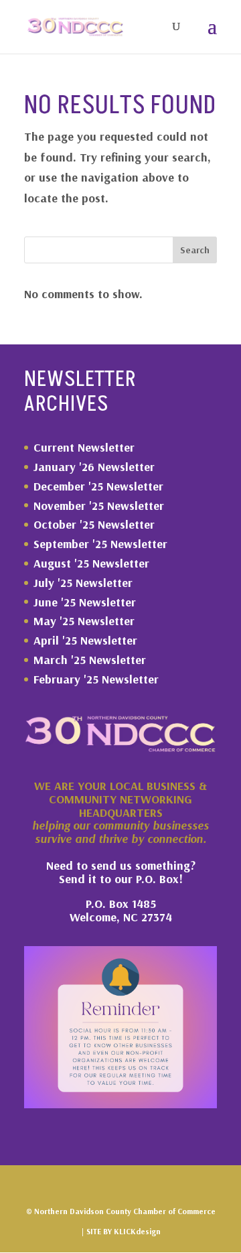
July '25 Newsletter (83, 582)
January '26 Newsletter (94, 466)
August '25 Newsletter (91, 563)
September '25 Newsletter (100, 543)
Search (195, 250)
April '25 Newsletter (85, 640)
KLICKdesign (137, 1231)
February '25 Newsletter (96, 679)
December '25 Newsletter (98, 486)
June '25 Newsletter (84, 602)
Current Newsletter (84, 447)
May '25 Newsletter (84, 621)
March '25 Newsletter (89, 659)
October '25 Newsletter (94, 524)
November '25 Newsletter (98, 505)
